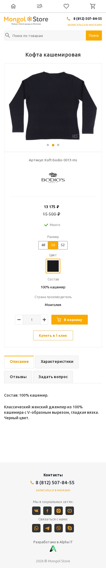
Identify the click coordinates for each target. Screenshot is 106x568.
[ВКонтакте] (36, 511)
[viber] (58, 528)
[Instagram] (58, 511)
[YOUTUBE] (70, 511)
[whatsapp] (36, 528)
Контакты (53, 475)
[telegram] (47, 528)
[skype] (70, 528)
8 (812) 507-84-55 (87, 18)
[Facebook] (47, 511)
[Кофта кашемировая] (53, 105)
